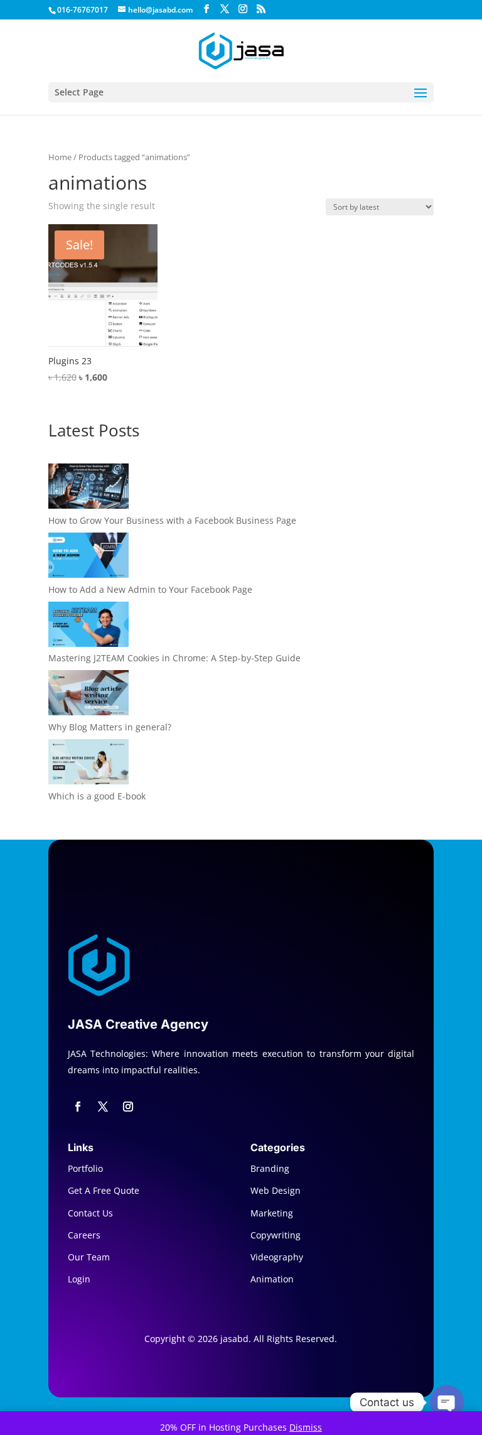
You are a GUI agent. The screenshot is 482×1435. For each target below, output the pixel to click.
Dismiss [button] (305, 1427)
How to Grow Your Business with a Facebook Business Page (172, 520)
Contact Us (90, 1213)
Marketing (271, 1213)
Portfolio (85, 1168)
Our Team (89, 1257)
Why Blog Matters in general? (109, 727)
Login (79, 1279)
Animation (272, 1279)
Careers (84, 1235)
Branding (269, 1168)
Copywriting (275, 1235)
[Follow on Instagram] (128, 1107)
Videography (276, 1257)
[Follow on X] (103, 1107)
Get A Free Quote (103, 1190)
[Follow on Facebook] (78, 1107)
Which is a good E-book (97, 796)
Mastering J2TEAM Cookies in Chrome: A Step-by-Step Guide (174, 658)
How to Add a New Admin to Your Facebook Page (150, 589)
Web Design (275, 1190)
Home (60, 157)
